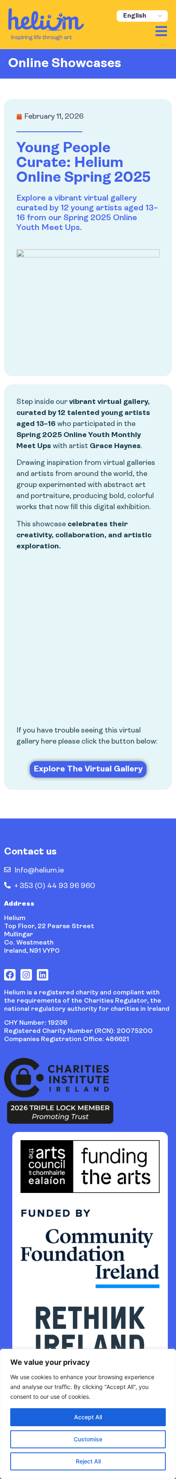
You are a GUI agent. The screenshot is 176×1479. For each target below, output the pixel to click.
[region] (88, 1414)
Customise (88, 1439)
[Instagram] (26, 975)
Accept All (88, 1417)
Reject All (88, 1461)
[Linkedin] (42, 975)
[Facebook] (10, 975)
